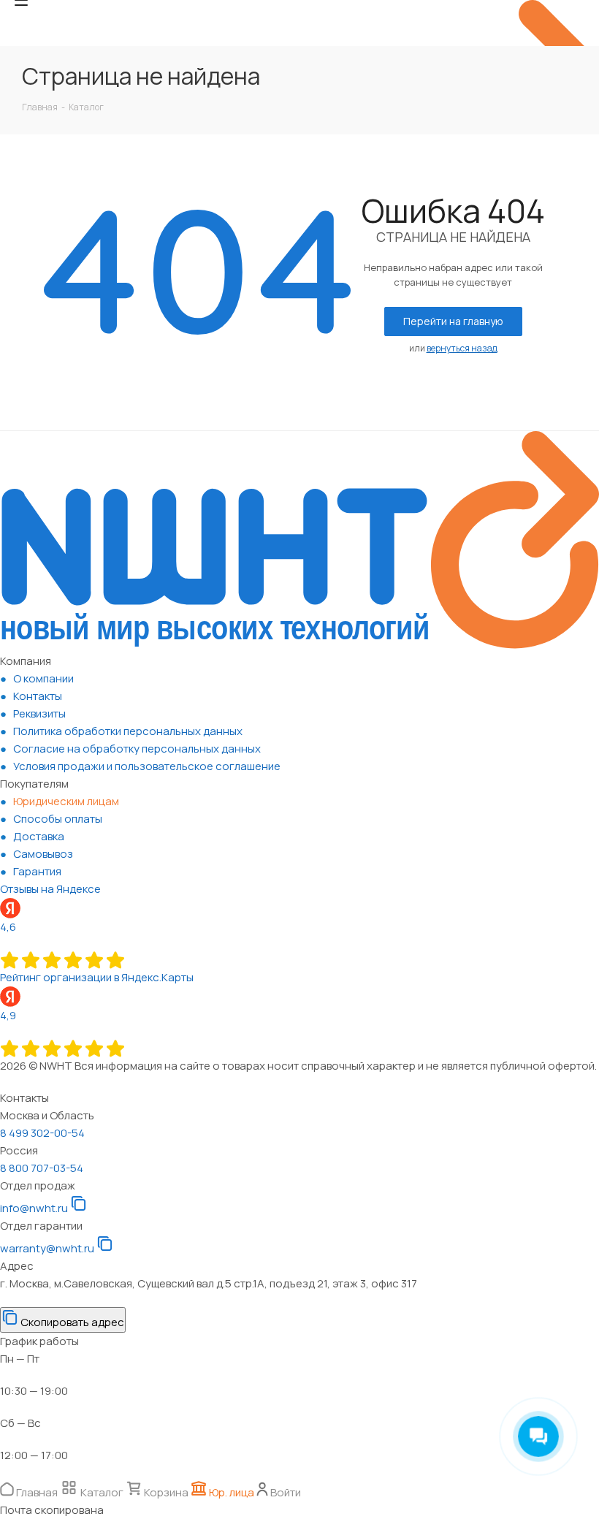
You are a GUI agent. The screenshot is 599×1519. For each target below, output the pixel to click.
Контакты (37, 696)
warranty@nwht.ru (47, 1248)
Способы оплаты (57, 818)
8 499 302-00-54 (42, 1133)
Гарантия (37, 871)
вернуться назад (462, 348)
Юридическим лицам (66, 801)
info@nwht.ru (34, 1208)
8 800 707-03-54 (41, 1168)
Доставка (38, 836)
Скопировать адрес (71, 1322)
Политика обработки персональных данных (128, 731)
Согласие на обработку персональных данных (137, 748)
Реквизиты (39, 713)
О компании (43, 678)
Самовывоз (43, 853)
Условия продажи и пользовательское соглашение (147, 766)
